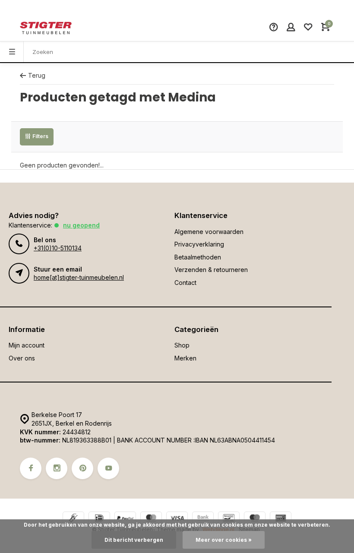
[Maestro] (255, 519)
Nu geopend (81, 225)
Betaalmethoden (197, 257)
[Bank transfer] (203, 519)
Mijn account (26, 345)
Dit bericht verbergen (133, 540)
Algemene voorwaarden (208, 231)
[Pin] (280, 519)
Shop (182, 345)
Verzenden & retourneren (211, 269)
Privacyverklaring (199, 244)
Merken (185, 358)
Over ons (22, 358)
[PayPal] (125, 519)
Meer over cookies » (224, 540)
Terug (36, 75)
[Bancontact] (229, 519)
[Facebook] (30, 468)
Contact (185, 282)
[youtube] (108, 468)
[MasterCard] (151, 519)
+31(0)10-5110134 (58, 248)
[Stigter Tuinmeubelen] (46, 28)
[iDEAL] (99, 519)
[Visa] (177, 519)
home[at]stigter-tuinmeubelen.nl (79, 277)
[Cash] (73, 519)
